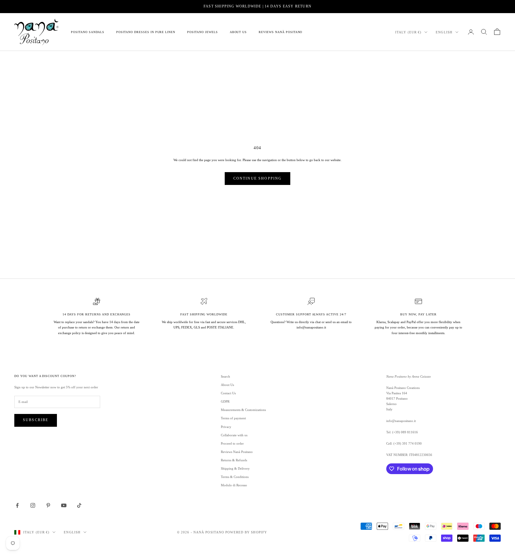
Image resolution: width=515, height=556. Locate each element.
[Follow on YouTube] (64, 505)
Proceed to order (232, 443)
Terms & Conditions (235, 477)
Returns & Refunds (234, 460)
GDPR (225, 401)
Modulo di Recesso (234, 485)
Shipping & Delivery (235, 468)
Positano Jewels (202, 31)
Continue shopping (257, 178)
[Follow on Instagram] (33, 505)
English (444, 32)
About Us (238, 31)
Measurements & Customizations (243, 410)
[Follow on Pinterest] (48, 505)
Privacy (226, 427)
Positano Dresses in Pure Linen (145, 31)
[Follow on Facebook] (17, 505)
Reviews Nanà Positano (280, 31)
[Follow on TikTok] (79, 505)
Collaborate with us (234, 435)
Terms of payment (233, 418)
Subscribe (35, 420)
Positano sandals (87, 31)
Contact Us (228, 393)
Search (225, 376)
